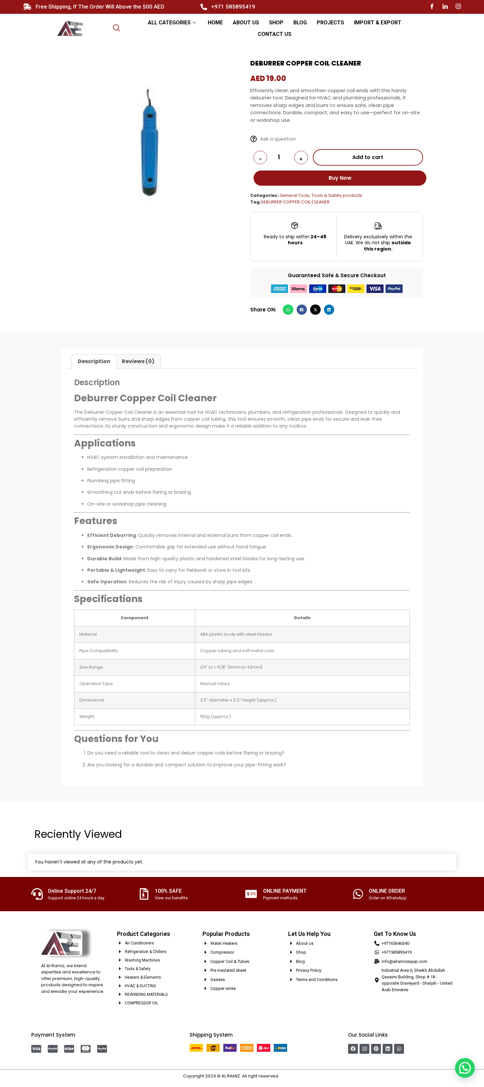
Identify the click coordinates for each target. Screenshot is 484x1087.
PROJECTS (330, 22)
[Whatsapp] (399, 1049)
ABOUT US (246, 22)
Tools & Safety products (336, 195)
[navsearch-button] (116, 29)
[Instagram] (458, 7)
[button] (288, 310)
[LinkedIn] (445, 7)
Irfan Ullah (290, 1076)
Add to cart (367, 157)
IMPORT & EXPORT (377, 22)
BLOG (300, 22)
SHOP (276, 22)
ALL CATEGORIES (169, 22)
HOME (215, 22)
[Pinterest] (376, 1049)
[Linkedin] (387, 1049)
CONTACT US (274, 34)
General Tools (294, 195)
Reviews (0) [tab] (138, 361)
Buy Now (340, 178)
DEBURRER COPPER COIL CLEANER (295, 202)
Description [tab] (94, 361)
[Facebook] (432, 7)
